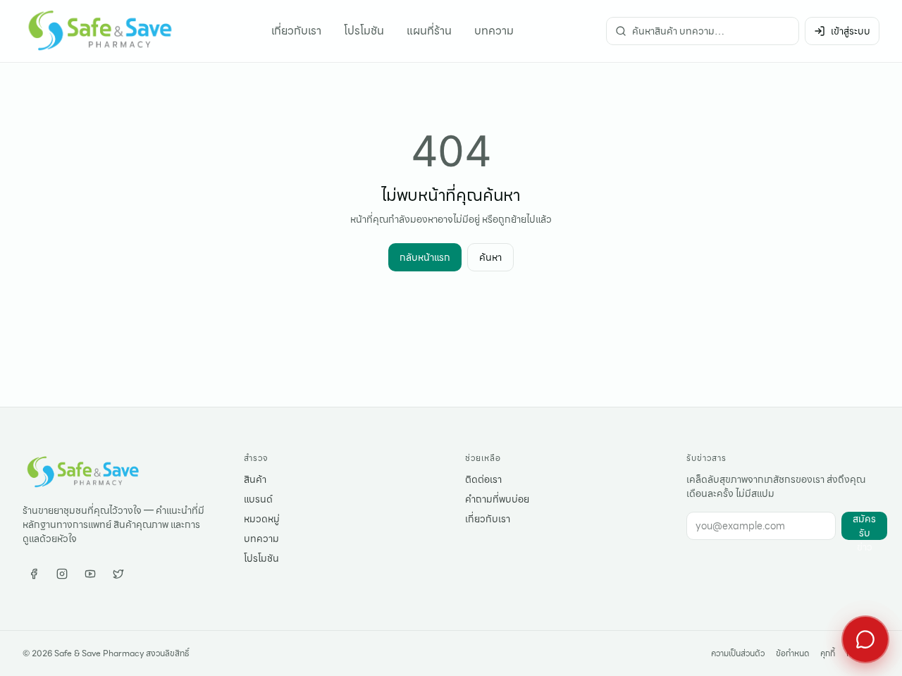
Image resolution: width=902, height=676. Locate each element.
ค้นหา (490, 257)
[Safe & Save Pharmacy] (101, 31)
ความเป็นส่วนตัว (738, 653)
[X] (118, 574)
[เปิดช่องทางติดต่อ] (865, 639)
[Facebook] (34, 574)
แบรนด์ (258, 499)
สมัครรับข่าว (864, 526)
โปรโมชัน (364, 30)
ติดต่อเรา (483, 479)
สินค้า (255, 479)
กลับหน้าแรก (425, 257)
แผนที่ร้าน (429, 30)
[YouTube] (90, 574)
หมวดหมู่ (262, 519)
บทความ (494, 30)
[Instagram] (62, 574)
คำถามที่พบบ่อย (497, 499)
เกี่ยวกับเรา (296, 30)
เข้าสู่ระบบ (850, 31)
